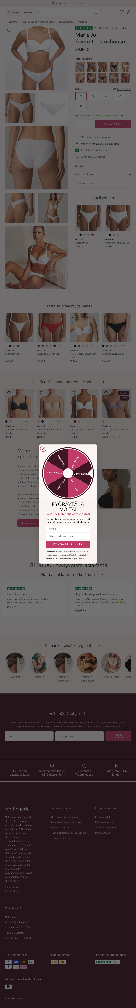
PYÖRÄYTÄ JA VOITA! (68, 544)
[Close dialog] (43, 449)
